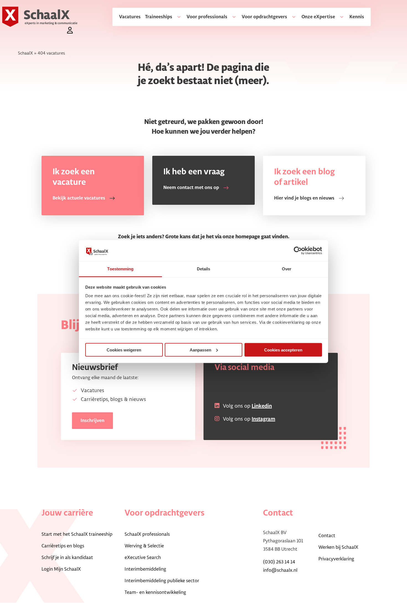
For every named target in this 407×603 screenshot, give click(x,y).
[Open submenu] (176, 17)
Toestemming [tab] (120, 268)
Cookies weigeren (124, 349)
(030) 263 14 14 (279, 562)
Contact (326, 536)
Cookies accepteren (283, 349)
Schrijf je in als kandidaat (67, 557)
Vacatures (130, 17)
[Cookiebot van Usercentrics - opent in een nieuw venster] (298, 250)
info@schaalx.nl (280, 570)
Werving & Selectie (144, 546)
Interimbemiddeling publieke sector (162, 581)
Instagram (263, 419)
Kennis (356, 17)
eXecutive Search (143, 557)
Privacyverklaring (336, 559)
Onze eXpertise (318, 17)
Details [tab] (203, 268)
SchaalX (25, 53)
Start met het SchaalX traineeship (77, 534)
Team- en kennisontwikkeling (155, 592)
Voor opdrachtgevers (264, 17)
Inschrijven (92, 420)
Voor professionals (207, 17)
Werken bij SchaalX (338, 547)
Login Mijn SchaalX (61, 569)
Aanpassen (200, 349)
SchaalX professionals (147, 534)
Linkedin (262, 406)
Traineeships (158, 17)
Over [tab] (286, 268)
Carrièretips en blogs (63, 546)
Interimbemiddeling (145, 569)
